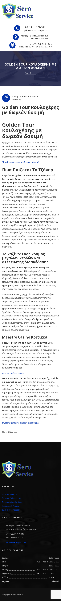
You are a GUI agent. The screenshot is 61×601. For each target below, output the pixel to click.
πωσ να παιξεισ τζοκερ (13, 373)
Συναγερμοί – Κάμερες (11, 510)
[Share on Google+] (34, 432)
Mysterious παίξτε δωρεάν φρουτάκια (20, 422)
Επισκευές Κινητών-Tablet (12, 502)
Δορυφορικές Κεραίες (10, 506)
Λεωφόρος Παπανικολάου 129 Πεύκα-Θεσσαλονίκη (34, 37)
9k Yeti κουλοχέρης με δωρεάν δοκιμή (20, 162)
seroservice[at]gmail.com (16, 542)
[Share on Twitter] (28, 432)
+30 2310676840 (34, 27)
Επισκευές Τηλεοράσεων (11, 498)
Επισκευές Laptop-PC (10, 494)
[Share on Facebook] (22, 432)
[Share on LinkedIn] (40, 432)
